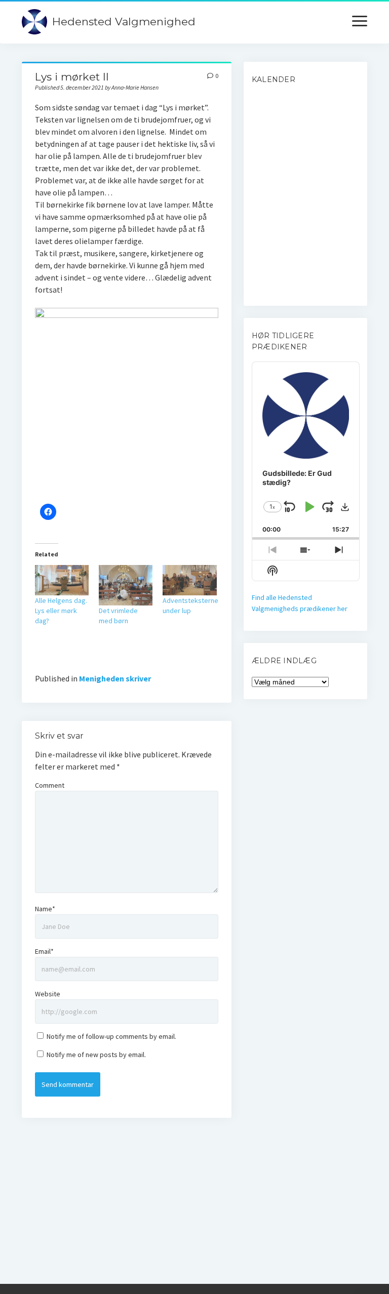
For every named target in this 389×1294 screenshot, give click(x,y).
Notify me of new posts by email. (96, 1054)
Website (47, 993)
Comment (49, 785)
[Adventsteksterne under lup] (189, 580)
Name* (45, 908)
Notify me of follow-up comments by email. (111, 1036)
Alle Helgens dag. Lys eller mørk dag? (61, 610)
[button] (345, 507)
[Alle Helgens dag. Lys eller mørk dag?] (62, 580)
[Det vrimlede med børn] (125, 585)
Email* (44, 951)
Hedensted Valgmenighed (124, 21)
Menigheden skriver (115, 678)
